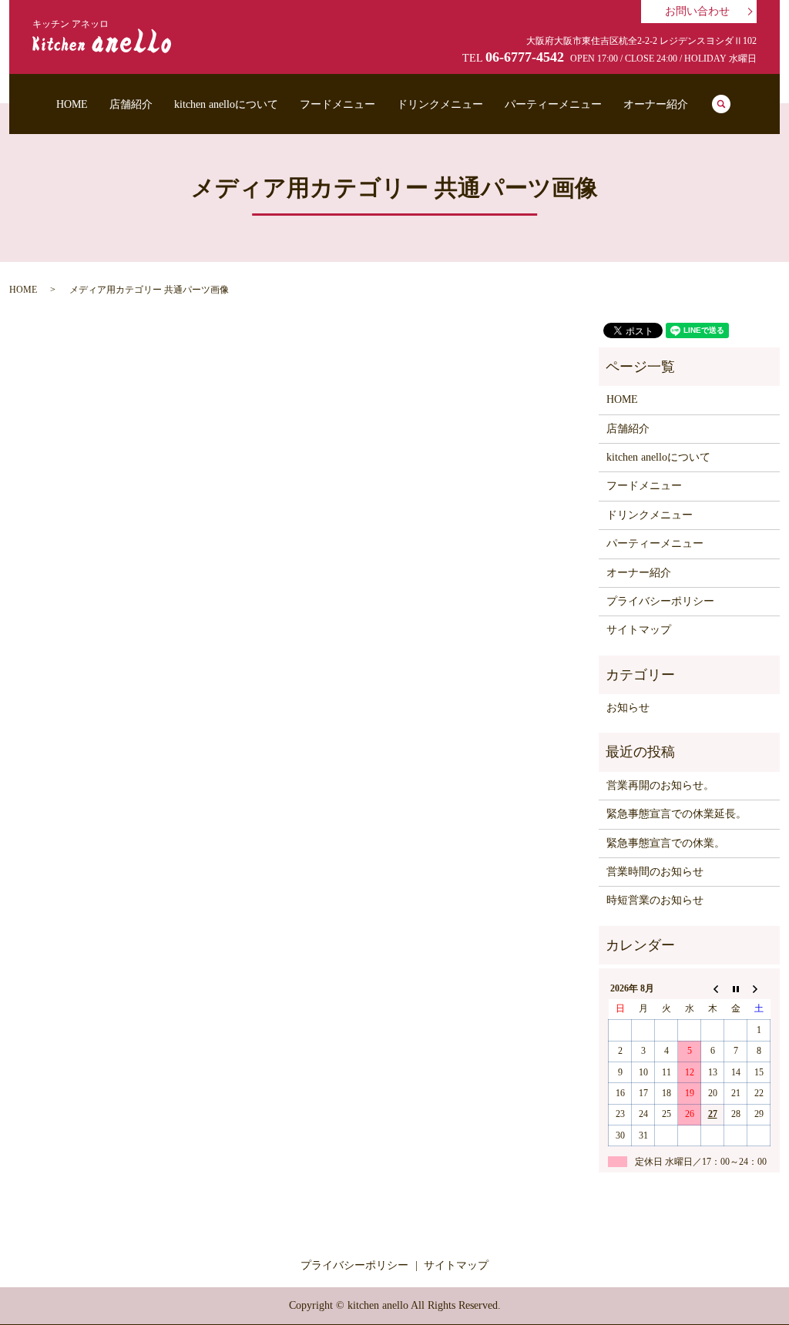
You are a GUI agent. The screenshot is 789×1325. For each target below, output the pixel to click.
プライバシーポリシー (660, 601)
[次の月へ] (759, 988)
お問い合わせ (697, 11)
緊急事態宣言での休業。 (665, 843)
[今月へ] (735, 988)
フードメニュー (337, 104)
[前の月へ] (712, 988)
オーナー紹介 (655, 104)
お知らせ (628, 707)
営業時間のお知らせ (654, 871)
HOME (72, 104)
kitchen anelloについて (226, 104)
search (721, 104)
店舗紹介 (131, 104)
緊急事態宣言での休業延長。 (676, 814)
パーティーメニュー (553, 104)
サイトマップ (638, 630)
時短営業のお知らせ (654, 900)
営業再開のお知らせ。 (660, 785)
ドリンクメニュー (440, 104)
